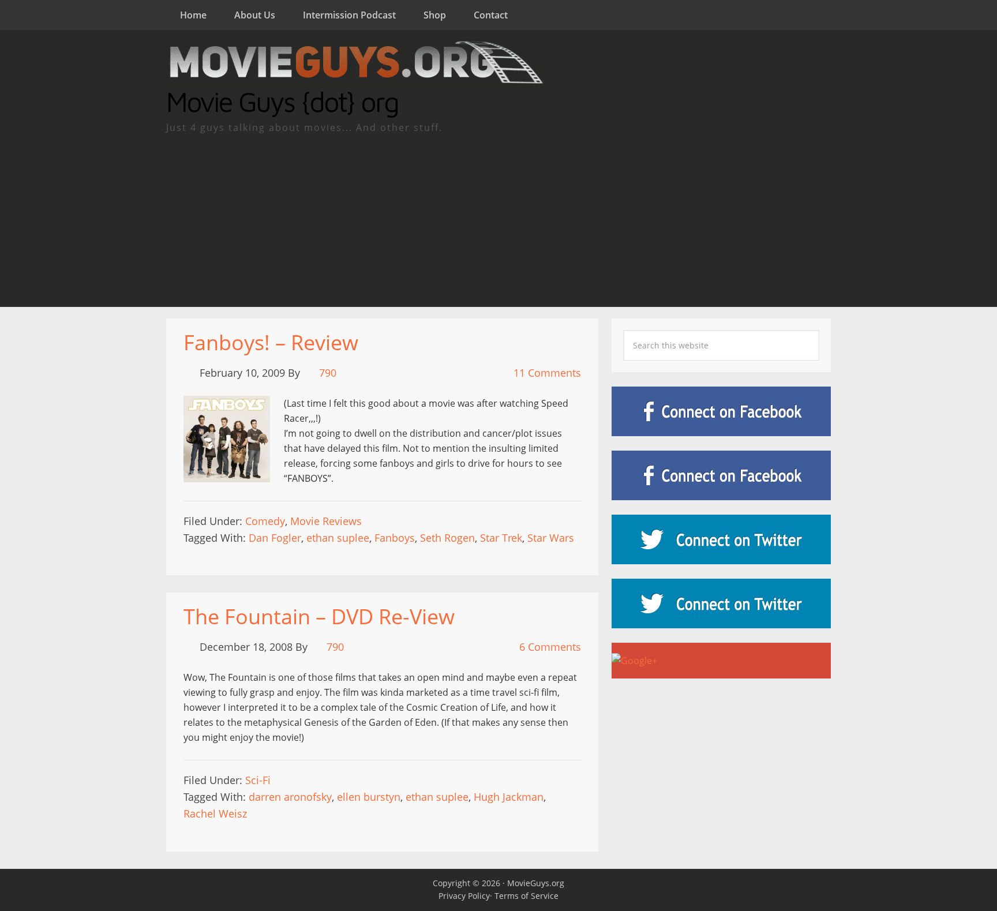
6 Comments (550, 647)
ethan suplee (337, 538)
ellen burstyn (368, 797)
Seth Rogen (447, 538)
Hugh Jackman (509, 797)
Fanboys (394, 538)
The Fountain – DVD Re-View (319, 616)
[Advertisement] (498, 220)
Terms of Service (526, 895)
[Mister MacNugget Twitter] (721, 603)
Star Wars (550, 538)
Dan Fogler (275, 538)
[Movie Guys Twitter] (721, 539)
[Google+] (721, 660)
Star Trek (501, 538)
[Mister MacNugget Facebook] (721, 475)
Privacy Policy (464, 895)
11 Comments (547, 373)
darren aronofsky (290, 797)
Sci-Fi (258, 780)
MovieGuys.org (535, 883)
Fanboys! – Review (270, 342)
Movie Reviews (326, 521)
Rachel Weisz (215, 813)
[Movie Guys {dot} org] (356, 80)
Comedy (265, 521)
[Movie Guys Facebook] (721, 411)
